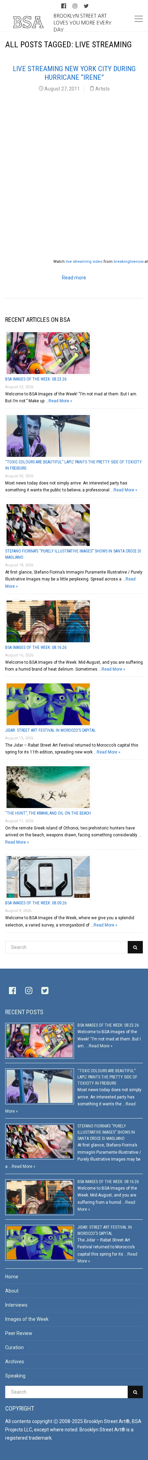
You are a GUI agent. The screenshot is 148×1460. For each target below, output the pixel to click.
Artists (102, 89)
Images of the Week (27, 1319)
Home (11, 1276)
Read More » (60, 400)
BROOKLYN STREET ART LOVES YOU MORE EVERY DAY (83, 22)
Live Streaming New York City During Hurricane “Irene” (74, 73)
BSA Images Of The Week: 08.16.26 (35, 647)
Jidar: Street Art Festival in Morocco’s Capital (50, 730)
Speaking (15, 1376)
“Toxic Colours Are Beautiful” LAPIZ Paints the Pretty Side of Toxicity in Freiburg (107, 1077)
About (12, 1291)
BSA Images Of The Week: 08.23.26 (35, 379)
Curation (14, 1347)
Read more (74, 277)
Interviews (16, 1305)
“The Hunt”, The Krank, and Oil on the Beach (48, 813)
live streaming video (84, 261)
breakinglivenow (129, 261)
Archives (14, 1361)
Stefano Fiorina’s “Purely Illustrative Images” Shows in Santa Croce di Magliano (106, 1132)
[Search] (135, 947)
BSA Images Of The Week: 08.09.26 (35, 903)
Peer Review (18, 1333)
